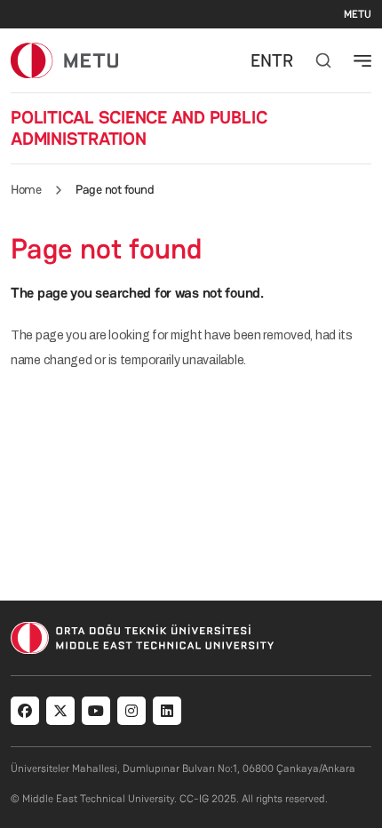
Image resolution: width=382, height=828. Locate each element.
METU (357, 14)
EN (261, 60)
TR (282, 60)
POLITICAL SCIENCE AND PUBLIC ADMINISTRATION (139, 128)
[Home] (64, 60)
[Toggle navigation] (362, 60)
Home (26, 189)
